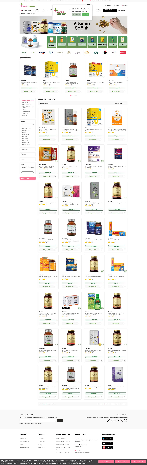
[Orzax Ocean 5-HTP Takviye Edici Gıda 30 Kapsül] (117, 374)
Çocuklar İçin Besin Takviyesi (28, 107)
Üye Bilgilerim (41, 447)
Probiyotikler (122, 44)
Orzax (44, 80)
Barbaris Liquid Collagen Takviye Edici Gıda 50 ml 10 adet (70, 314)
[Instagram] (125, 422)
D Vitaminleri (72, 44)
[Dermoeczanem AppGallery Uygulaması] (110, 447)
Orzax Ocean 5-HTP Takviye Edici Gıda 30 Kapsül (116, 387)
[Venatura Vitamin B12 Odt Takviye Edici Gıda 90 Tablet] (48, 227)
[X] (112, 422)
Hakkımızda (41, 1)
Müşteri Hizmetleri (24, 441)
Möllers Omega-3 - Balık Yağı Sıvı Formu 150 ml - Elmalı (93, 314)
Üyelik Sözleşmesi (61, 438)
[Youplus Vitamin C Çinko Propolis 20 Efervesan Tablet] (48, 117)
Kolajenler (82, 44)
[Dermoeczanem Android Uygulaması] (110, 438)
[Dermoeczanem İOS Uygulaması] (110, 443)
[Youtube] (108, 422)
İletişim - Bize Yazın (50, 1)
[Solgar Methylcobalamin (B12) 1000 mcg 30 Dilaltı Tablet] (117, 301)
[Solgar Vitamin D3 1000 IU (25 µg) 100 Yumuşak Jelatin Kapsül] (48, 301)
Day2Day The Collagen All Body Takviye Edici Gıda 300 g (93, 351)
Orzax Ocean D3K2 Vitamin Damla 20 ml (51, 83)
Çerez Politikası (82, 463)
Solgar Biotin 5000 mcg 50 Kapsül (47, 203)
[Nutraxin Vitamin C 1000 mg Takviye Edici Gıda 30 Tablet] (48, 264)
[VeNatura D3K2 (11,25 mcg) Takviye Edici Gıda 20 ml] (94, 190)
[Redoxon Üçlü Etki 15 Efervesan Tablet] (117, 227)
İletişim (21, 444)
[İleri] (123, 404)
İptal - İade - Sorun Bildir (71, 1)
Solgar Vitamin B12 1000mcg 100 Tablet (70, 167)
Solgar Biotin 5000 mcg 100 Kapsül (117, 203)
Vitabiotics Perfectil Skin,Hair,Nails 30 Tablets (93, 167)
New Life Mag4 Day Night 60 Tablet (116, 83)
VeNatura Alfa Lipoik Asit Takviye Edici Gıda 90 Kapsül (47, 351)
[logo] (27, 5)
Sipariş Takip (41, 441)
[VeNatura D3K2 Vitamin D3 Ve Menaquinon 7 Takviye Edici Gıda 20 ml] (71, 117)
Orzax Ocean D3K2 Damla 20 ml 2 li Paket (95, 83)
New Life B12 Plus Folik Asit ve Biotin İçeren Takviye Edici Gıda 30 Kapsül (117, 130)
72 (114, 404)
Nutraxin (23, 80)
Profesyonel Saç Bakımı (110, 10)
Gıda (24, 109)
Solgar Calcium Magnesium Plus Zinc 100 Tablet (93, 277)
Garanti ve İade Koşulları (63, 453)
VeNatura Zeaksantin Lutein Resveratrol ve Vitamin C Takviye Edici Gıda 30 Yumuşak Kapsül (70, 387)
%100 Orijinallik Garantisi (63, 441)
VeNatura (67, 80)
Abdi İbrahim (42, 128)
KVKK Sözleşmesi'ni (25, 423)
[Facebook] (117, 422)
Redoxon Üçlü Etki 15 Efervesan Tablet (115, 240)
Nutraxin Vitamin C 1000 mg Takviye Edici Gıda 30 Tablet (48, 277)
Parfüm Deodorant (98, 10)
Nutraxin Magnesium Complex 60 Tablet (29, 83)
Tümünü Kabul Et (138, 462)
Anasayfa (23, 1)
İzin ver (86, 15)
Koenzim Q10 (26, 111)
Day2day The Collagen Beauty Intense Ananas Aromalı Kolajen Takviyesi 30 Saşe (70, 204)
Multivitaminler (102, 44)
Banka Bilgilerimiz (32, 1)
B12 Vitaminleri (52, 44)
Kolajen (25, 113)
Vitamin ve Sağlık (27, 100)
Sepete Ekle (28, 91)
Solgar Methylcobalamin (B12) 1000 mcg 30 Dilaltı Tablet (116, 314)
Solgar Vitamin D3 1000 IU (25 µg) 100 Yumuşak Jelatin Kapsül (47, 314)
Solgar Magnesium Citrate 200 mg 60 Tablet (117, 351)
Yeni (23, 159)
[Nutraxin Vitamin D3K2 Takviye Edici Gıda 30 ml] (71, 264)
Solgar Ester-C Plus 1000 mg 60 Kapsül (70, 351)
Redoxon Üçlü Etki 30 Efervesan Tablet (116, 277)
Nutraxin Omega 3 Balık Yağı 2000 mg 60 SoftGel (93, 240)
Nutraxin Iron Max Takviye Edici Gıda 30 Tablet (117, 167)
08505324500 (78, 447)
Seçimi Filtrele (25, 178)
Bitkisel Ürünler (27, 104)
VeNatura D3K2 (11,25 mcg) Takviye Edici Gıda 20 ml (94, 204)
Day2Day (64, 201)
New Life (111, 80)
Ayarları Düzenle (106, 462)
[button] (70, 95)
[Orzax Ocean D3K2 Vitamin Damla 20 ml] (51, 70)
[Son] (125, 404)
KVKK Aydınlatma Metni (62, 444)
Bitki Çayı (25, 102)
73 (117, 404)
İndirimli (24, 154)
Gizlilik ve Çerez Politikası (63, 447)
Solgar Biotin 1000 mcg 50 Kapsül (93, 387)
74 (120, 404)
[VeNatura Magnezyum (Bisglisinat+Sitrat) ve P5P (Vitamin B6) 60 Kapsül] (73, 70)
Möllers (87, 311)
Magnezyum (92, 44)
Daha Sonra (76, 15)
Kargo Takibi (60, 1)
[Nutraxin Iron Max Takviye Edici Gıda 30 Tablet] (117, 154)
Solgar (64, 164)
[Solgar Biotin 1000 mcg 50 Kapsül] (94, 374)
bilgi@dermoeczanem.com (82, 452)
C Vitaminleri (61, 44)
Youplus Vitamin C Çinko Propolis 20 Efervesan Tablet (47, 130)
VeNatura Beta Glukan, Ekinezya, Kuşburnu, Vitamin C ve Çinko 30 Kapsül (70, 240)
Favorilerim (41, 438)
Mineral (25, 115)
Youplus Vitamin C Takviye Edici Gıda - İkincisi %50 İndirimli (47, 167)
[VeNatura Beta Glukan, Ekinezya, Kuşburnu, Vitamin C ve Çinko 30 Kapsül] (71, 227)
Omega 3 (112, 44)
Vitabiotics (88, 164)
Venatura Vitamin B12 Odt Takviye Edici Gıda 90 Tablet (47, 240)
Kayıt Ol (60, 420)
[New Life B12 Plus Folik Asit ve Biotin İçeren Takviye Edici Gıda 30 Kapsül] (117, 117)
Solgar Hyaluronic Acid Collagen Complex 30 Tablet (47, 387)
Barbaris (64, 311)
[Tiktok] (121, 422)
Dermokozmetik (122, 10)
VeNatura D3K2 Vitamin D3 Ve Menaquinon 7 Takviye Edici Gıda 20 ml (71, 130)
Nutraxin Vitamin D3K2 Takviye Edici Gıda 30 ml (71, 277)
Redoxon (110, 238)
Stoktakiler (24, 149)
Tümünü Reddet (122, 462)
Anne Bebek (36, 10)
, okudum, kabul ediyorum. (31, 423)
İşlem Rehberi (60, 450)
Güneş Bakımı (51, 10)
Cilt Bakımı (44, 10)
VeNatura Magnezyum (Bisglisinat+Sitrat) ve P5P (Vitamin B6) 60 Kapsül (71, 83)
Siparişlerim (41, 444)
